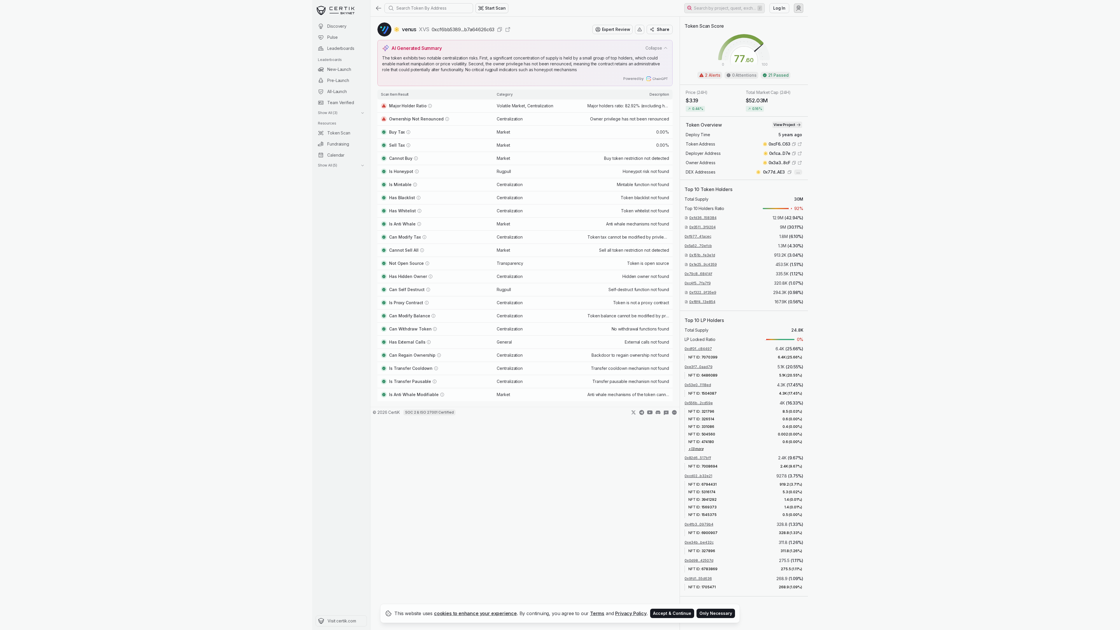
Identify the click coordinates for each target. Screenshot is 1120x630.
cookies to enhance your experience (475, 613)
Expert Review (616, 29)
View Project (784, 125)
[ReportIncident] (639, 29)
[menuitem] (341, 26)
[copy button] (500, 29)
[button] (724, 8)
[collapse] (370, 16)
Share (663, 29)
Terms (597, 613)
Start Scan (495, 8)
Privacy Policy (631, 613)
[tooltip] (674, 418)
